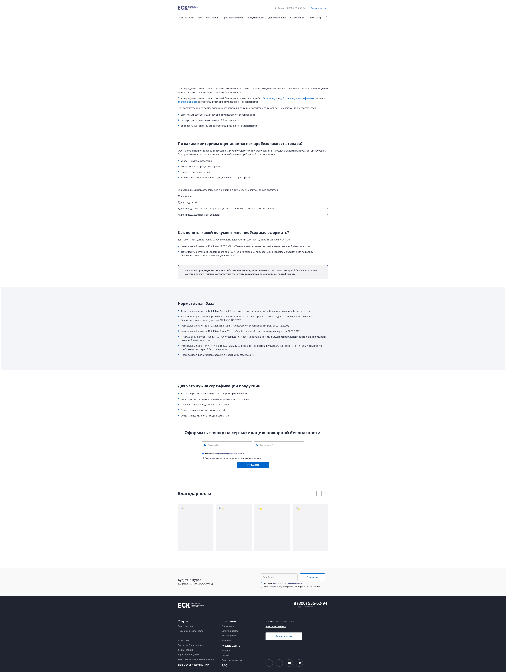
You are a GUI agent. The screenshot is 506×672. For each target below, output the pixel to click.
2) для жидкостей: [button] (188, 202)
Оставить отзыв (284, 636)
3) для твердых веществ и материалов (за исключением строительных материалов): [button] (226, 208)
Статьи (225, 655)
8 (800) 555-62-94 (296, 8)
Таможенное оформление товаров (196, 659)
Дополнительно (277, 17)
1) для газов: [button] (185, 196)
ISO (200, 17)
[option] (196, 527)
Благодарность (229, 636)
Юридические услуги (189, 655)
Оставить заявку (318, 8)
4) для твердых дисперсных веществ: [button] (199, 214)
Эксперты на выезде (232, 660)
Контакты (226, 640)
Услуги (183, 621)
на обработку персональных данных (229, 453)
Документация (256, 17)
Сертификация (186, 17)
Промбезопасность (233, 17)
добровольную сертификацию (297, 98)
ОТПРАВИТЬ (253, 465)
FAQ (225, 665)
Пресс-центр (315, 17)
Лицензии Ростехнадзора (191, 645)
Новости (226, 651)
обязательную (269, 98)
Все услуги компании (193, 664)
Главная (181, 26)
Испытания (212, 17)
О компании (297, 17)
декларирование (187, 101)
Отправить (312, 577)
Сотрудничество (230, 631)
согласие (213, 458)
